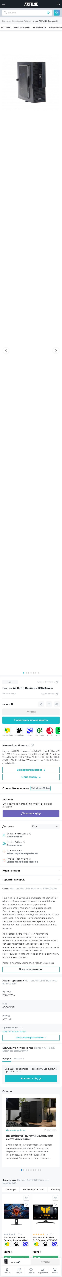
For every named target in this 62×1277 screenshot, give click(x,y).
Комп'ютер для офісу (14, 1031)
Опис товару (29, 777)
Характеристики (21, 27)
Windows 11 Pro (40, 788)
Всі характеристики (29, 769)
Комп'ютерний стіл (33, 1189)
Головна (6, 21)
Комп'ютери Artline (21, 21)
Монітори (10, 1189)
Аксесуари (39, 27)
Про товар (6, 27)
